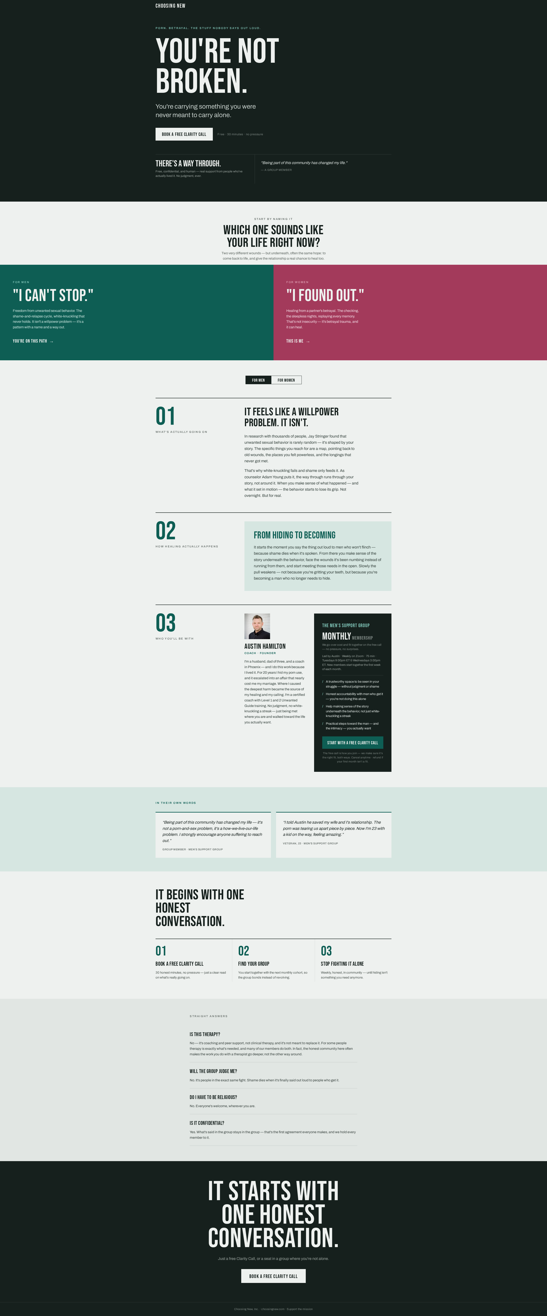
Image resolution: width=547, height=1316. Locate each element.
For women (286, 380)
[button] (137, 312)
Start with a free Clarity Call (352, 743)
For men (258, 380)
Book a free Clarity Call (184, 134)
